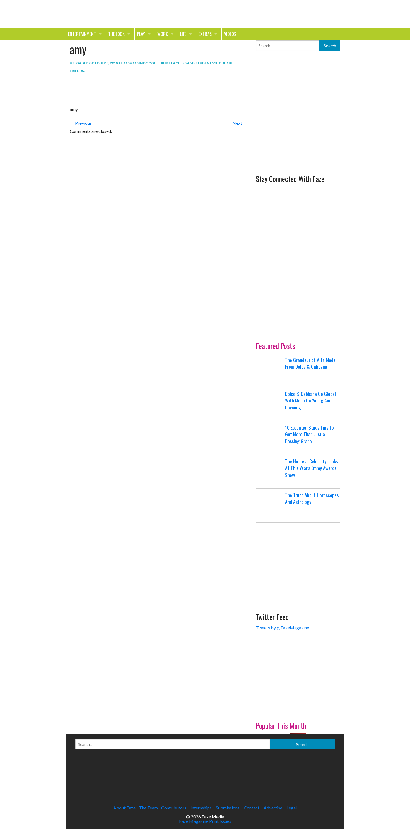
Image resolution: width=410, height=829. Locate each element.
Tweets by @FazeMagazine (282, 627)
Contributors (173, 807)
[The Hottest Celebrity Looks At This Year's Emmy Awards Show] (270, 472)
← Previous (81, 123)
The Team (148, 807)
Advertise (273, 807)
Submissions (228, 807)
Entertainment (82, 34)
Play (141, 34)
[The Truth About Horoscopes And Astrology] (270, 505)
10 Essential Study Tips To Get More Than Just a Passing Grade (309, 434)
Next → (239, 123)
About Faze (124, 807)
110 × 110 (131, 63)
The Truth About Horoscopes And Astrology (312, 498)
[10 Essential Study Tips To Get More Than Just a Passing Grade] (270, 438)
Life (183, 34)
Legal (291, 807)
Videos (230, 34)
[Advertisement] (297, 133)
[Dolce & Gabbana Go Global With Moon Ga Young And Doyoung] (270, 404)
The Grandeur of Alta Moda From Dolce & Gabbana (310, 363)
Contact (251, 807)
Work (162, 34)
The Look (116, 34)
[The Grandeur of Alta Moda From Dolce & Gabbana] (270, 370)
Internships (201, 807)
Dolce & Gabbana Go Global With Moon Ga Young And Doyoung (310, 400)
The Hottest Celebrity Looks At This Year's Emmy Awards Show (311, 467)
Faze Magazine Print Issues (205, 821)
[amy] (85, 89)
